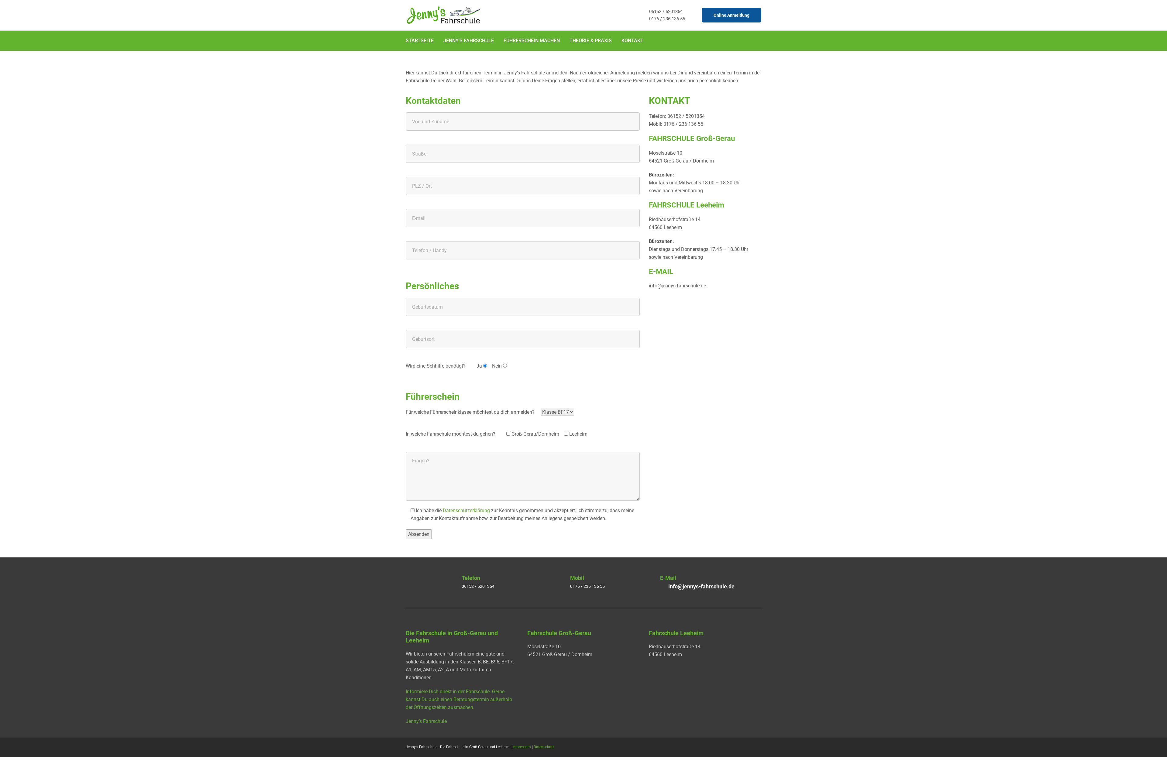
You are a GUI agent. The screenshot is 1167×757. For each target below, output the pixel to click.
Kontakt (632, 40)
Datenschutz (544, 747)
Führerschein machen (532, 40)
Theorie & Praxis (591, 40)
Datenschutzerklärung (466, 510)
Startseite (420, 40)
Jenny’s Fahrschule (468, 40)
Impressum (521, 747)
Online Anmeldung (731, 15)
